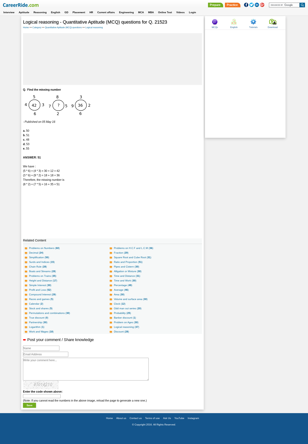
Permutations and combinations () (49, 313)
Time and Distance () (127, 275)
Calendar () (36, 303)
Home (26, 27)
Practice (232, 4)
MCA (141, 12)
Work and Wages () (41, 331)
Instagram (193, 418)
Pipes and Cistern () (126, 266)
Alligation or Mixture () (128, 271)
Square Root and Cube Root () (132, 257)
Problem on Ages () (126, 322)
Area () (119, 294)
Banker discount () (125, 317)
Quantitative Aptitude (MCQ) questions (63, 27)
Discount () (121, 331)
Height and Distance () (43, 280)
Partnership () (38, 322)
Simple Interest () (40, 285)
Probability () (122, 313)
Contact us (136, 418)
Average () (121, 289)
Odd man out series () (128, 308)
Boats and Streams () (42, 271)
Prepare (215, 4)
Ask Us (167, 418)
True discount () (38, 317)
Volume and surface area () (131, 299)
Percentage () (123, 285)
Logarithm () (36, 327)
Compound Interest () (42, 294)
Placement (79, 12)
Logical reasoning (94, 27)
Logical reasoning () (126, 327)
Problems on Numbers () (44, 248)
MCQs (215, 27)
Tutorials (253, 27)
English (55, 12)
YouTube (179, 418)
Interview (8, 12)
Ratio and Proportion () (128, 262)
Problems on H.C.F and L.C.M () (133, 248)
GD (66, 12)
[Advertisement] (112, 59)
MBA (151, 12)
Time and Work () (125, 280)
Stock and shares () (41, 308)
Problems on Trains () (42, 275)
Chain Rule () (38, 266)
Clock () (119, 303)
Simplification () (39, 257)
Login (192, 12)
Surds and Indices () (42, 262)
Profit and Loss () (40, 289)
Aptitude (24, 12)
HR (91, 12)
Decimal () (36, 252)
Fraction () (121, 252)
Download (273, 27)
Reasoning (40, 12)
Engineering (126, 12)
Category (36, 27)
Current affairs (106, 12)
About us (121, 418)
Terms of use (152, 418)
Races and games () (41, 299)
